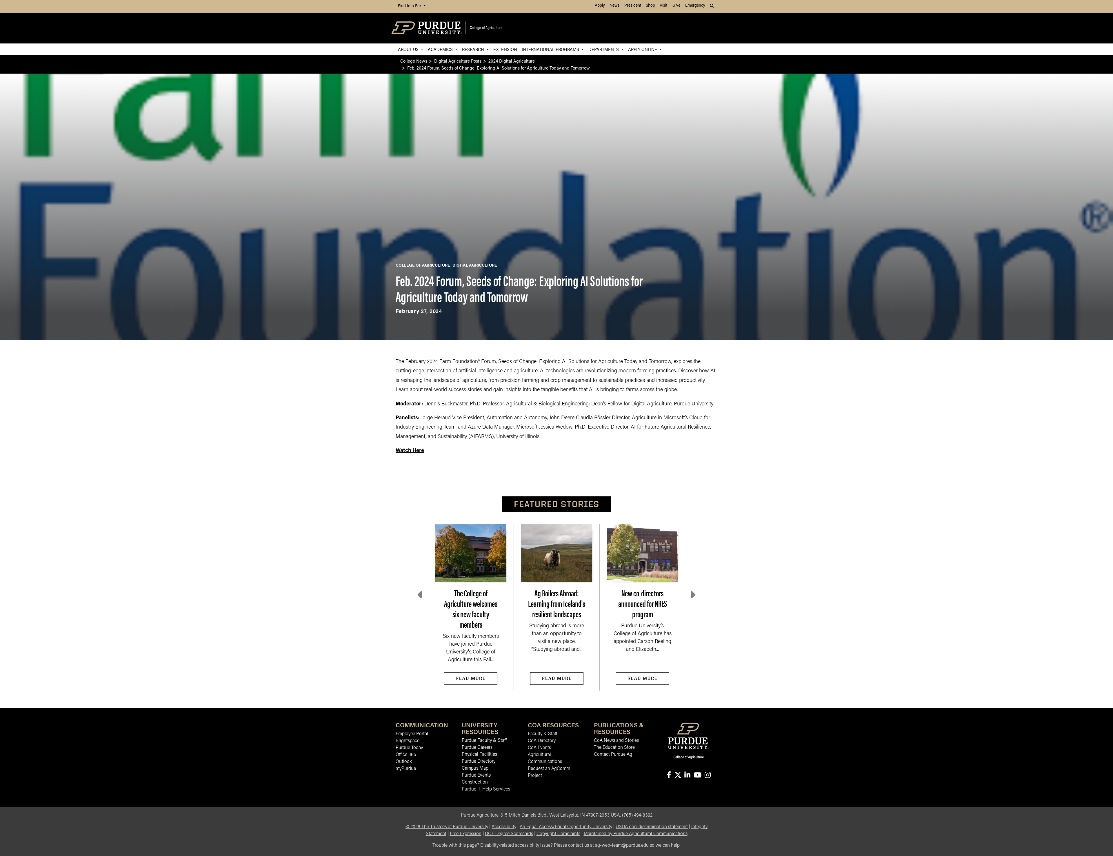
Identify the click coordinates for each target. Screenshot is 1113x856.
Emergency (695, 5)
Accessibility (504, 827)
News (615, 5)
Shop (650, 5)
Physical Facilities (479, 754)
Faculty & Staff (542, 734)
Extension (505, 49)
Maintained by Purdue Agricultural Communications (636, 834)
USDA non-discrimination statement (652, 827)
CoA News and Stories (616, 740)
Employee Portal (412, 734)
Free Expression (465, 834)
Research (473, 49)
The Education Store (614, 747)
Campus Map (475, 768)
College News (413, 60)
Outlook (404, 762)
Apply (600, 5)
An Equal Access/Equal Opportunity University (566, 827)
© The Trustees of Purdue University (446, 827)
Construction (475, 782)
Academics (441, 49)
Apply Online (643, 49)
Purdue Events (476, 775)
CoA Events (539, 748)
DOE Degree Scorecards (509, 834)
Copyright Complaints (558, 834)
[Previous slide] (420, 595)
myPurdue (406, 768)
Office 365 (406, 755)
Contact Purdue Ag (613, 754)
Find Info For (410, 6)
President (632, 5)
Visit (663, 5)
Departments (604, 49)
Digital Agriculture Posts (457, 60)
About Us (409, 49)
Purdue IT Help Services (486, 789)
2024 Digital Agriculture (511, 60)
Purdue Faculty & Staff (484, 740)
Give (676, 5)
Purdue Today (409, 748)
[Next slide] (692, 595)
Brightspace (407, 741)
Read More (471, 678)
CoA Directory (542, 741)
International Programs (551, 49)
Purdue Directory (478, 761)
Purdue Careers (477, 747)
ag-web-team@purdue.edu (622, 845)
